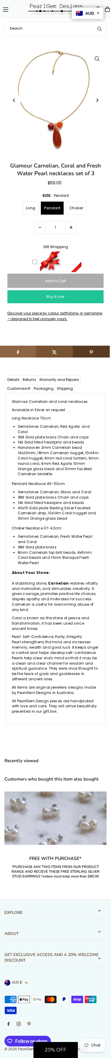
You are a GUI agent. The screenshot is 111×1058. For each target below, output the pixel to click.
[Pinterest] (29, 1024)
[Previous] (14, 100)
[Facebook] (8, 1024)
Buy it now (55, 296)
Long (30, 208)
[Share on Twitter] (54, 352)
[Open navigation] (11, 9)
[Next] (97, 100)
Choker (76, 208)
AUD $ (17, 982)
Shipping (65, 388)
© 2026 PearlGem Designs (27, 1049)
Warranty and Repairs (59, 379)
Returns (29, 379)
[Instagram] (19, 1024)
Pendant (52, 208)
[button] (55, 1050)
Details (13, 379)
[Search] (99, 28)
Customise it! (18, 388)
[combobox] (55, 28)
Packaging (44, 388)
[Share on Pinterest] (91, 352)
